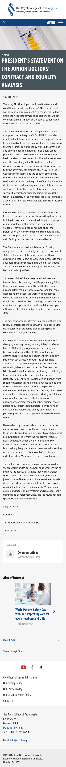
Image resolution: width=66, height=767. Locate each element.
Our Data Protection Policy (17, 694)
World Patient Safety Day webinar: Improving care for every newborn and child (32, 614)
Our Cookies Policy (12, 689)
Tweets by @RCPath (13, 651)
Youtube (23, 667)
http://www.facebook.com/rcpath (32, 667)
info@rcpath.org (18, 740)
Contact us (8, 700)
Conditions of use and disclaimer (20, 677)
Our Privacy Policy (12, 683)
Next (54, 611)
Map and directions (13, 727)
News (6, 54)
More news (9, 640)
